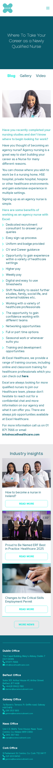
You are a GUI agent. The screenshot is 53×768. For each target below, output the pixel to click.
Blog (11, 75)
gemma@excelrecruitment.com (19, 714)
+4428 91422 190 (15, 686)
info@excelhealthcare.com (21, 434)
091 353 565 (12, 710)
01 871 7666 (12, 662)
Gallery (26, 76)
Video (41, 76)
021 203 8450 (13, 756)
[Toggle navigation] (48, 8)
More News (26, 624)
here (25, 376)
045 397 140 (12, 735)
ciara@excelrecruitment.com (18, 738)
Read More (26, 503)
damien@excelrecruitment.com (19, 689)
